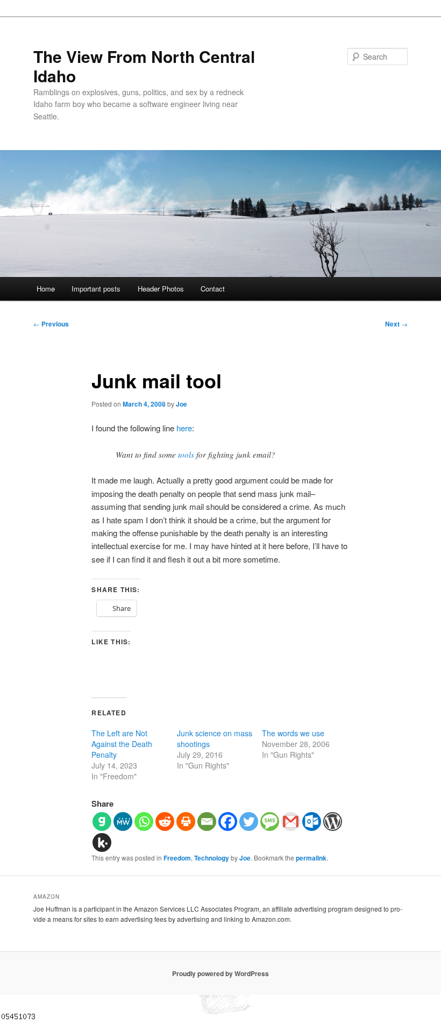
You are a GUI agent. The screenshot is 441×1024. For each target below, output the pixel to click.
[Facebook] (227, 821)
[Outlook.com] (311, 821)
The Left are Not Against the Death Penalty (121, 744)
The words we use (293, 733)
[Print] (185, 821)
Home (46, 288)
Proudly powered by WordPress (220, 973)
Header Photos (161, 288)
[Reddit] (164, 821)
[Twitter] (248, 821)
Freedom (177, 858)
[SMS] (269, 821)
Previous (51, 324)
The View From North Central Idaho (144, 66)
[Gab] (102, 821)
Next (396, 324)
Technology (211, 858)
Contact (213, 288)
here (184, 427)
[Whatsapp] (143, 821)
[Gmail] (290, 821)
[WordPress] (332, 821)
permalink (311, 858)
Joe (181, 404)
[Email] (206, 821)
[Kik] (102, 842)
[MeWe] (122, 821)
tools (186, 454)
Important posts (96, 288)
